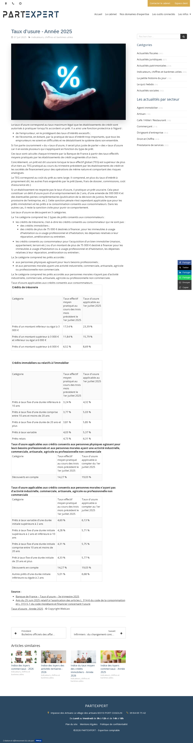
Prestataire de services (150, 145)
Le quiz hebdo (145, 84)
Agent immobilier (147, 107)
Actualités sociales (148, 90)
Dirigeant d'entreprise (150, 132)
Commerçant (144, 126)
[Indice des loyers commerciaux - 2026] (23, 656)
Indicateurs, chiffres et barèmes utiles (159, 71)
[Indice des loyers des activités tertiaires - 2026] (53, 656)
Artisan (141, 114)
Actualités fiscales (147, 53)
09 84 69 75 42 (138, 712)
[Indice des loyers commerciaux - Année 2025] (113, 656)
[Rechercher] (183, 36)
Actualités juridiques (149, 59)
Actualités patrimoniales (151, 65)
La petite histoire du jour (151, 78)
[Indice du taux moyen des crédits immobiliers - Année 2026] (83, 656)
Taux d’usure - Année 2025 (27, 608)
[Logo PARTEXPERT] (31, 20)
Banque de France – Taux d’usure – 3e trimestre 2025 (47, 596)
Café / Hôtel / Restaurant (151, 120)
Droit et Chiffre (145, 139)
